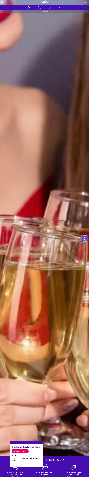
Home (41, 11)
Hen (45, 11)
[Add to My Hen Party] (20, 453)
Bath (48, 11)
